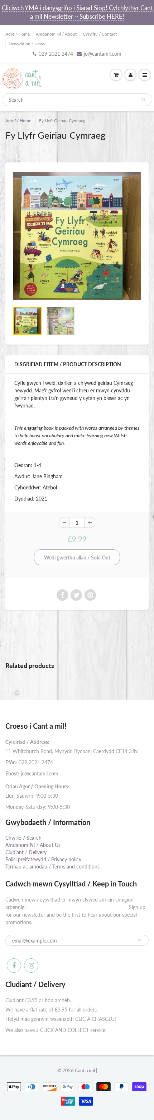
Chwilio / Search (23, 838)
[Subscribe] (139, 940)
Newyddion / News (27, 43)
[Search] (143, 100)
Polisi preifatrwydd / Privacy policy (43, 859)
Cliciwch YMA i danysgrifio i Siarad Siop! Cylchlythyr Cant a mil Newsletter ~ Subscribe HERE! (77, 12)
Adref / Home (18, 120)
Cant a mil (85, 1070)
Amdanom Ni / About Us (33, 845)
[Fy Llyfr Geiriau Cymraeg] (77, 236)
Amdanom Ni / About (56, 34)
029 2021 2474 (56, 54)
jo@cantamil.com (102, 54)
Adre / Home (17, 34)
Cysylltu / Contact (100, 34)
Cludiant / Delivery (26, 852)
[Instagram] (31, 965)
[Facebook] (14, 965)
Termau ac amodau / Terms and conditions (52, 866)
